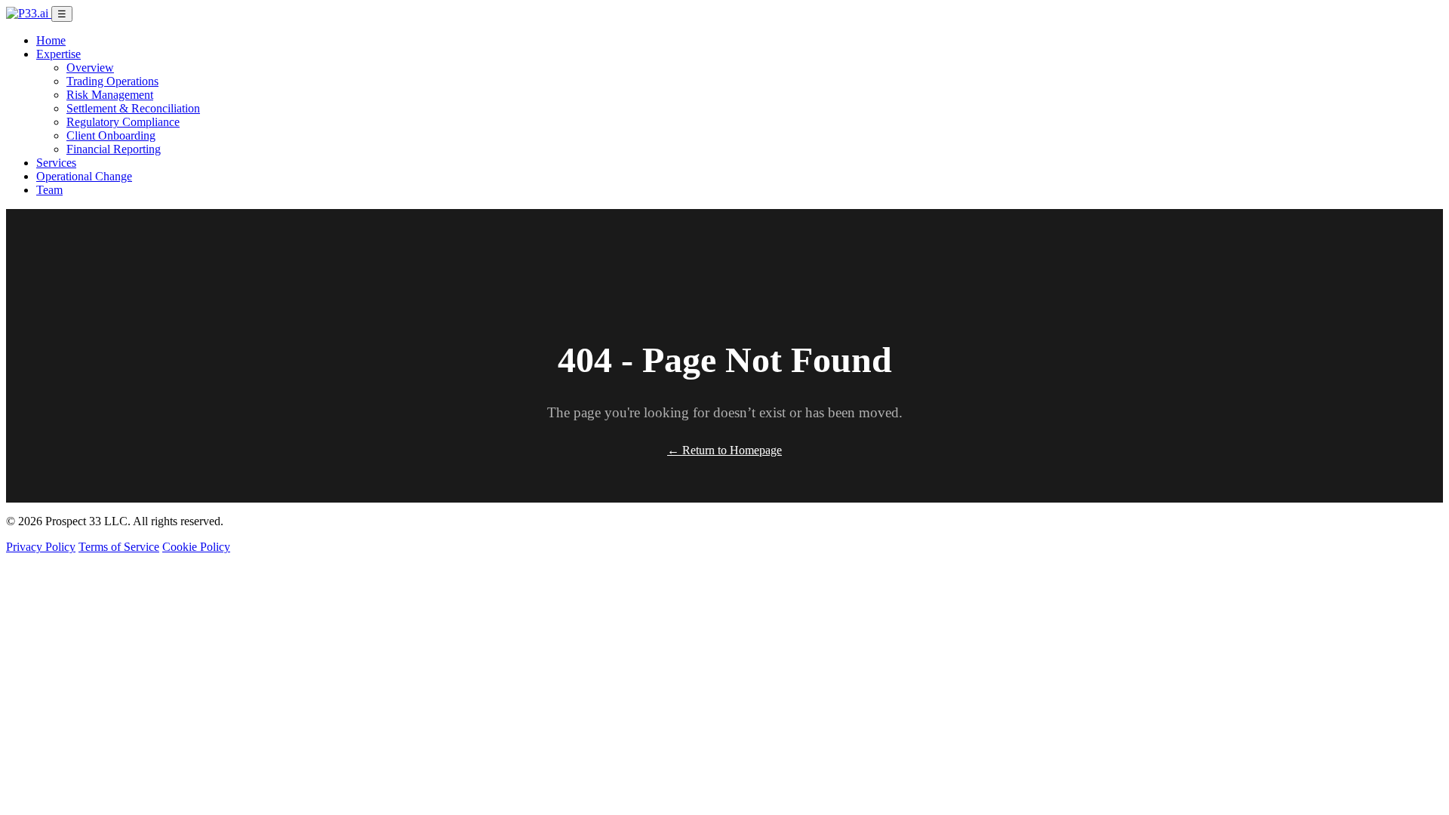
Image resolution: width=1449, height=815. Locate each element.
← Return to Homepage (724, 450)
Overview (90, 67)
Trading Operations (112, 81)
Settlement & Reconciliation (133, 108)
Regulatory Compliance (123, 121)
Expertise (58, 54)
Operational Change (84, 176)
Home (51, 40)
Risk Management (109, 94)
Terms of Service (118, 546)
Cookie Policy (196, 546)
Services (56, 162)
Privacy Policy (40, 546)
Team (49, 189)
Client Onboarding (110, 135)
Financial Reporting (113, 149)
